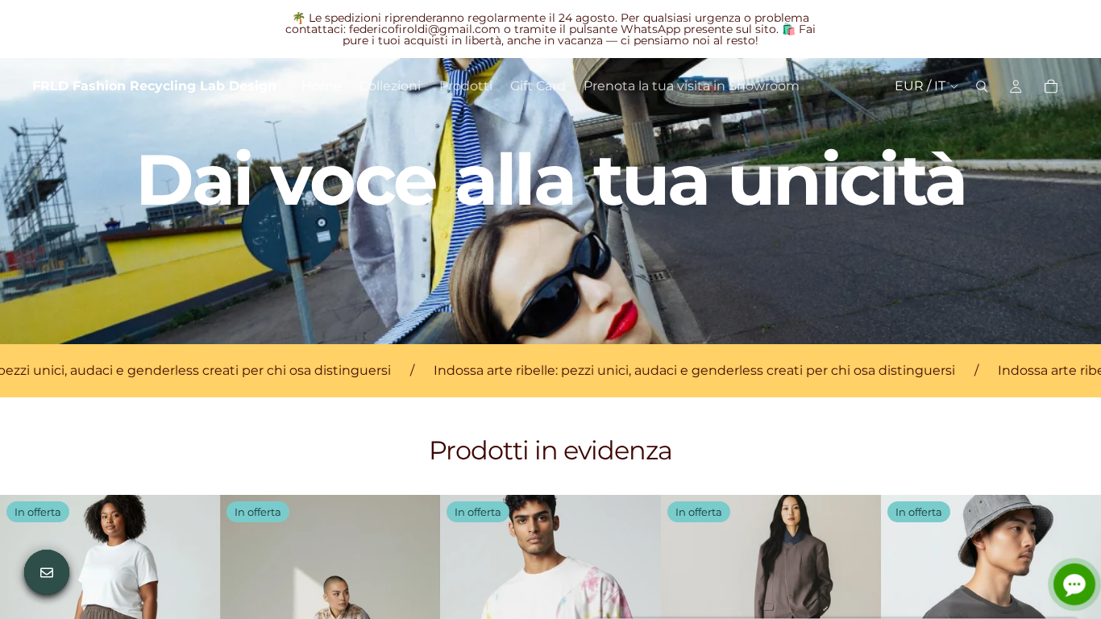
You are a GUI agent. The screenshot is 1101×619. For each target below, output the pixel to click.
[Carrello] (1051, 86)
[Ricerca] (981, 86)
